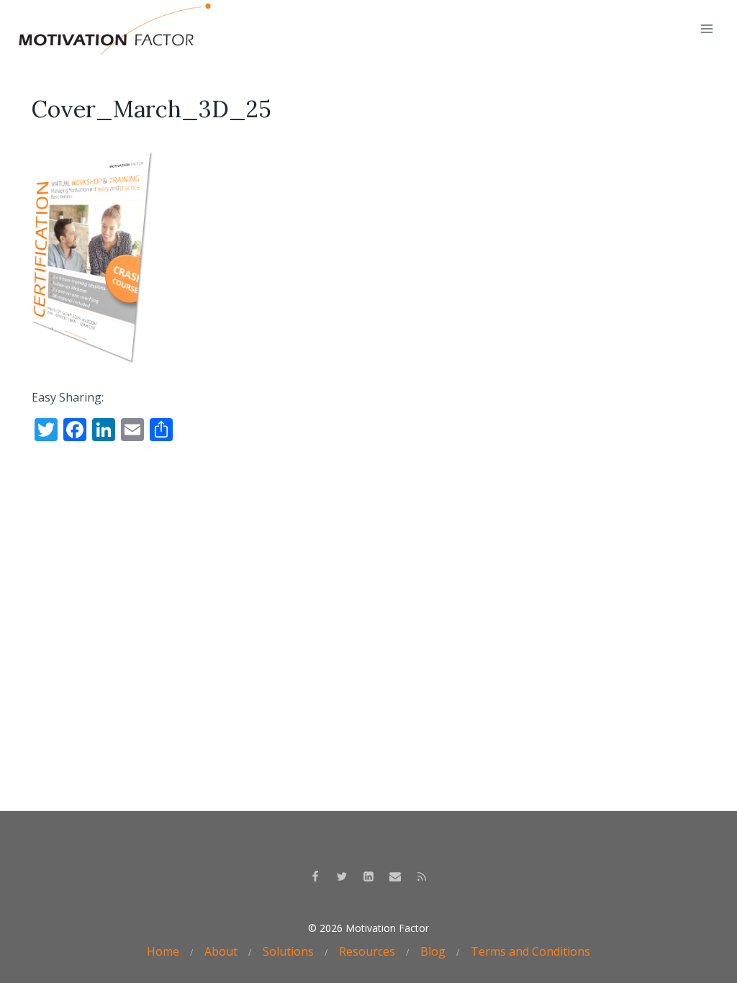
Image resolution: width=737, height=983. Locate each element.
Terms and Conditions (530, 951)
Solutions (288, 951)
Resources (367, 951)
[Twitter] (341, 876)
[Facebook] (315, 876)
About (221, 951)
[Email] (395, 876)
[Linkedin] (368, 876)
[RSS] (421, 876)
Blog (433, 951)
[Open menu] (706, 28)
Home (163, 951)
